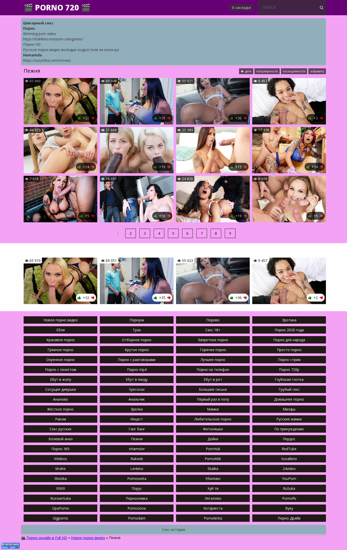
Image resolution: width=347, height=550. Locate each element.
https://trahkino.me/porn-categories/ (53, 39)
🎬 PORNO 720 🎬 (57, 7)
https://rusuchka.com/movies (47, 60)
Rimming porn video (39, 33)
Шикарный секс (38, 23)
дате (248, 71)
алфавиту (317, 71)
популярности (267, 71)
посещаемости (294, 71)
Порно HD (32, 44)
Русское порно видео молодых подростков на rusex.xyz (71, 49)
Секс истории (173, 529)
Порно (29, 28)
